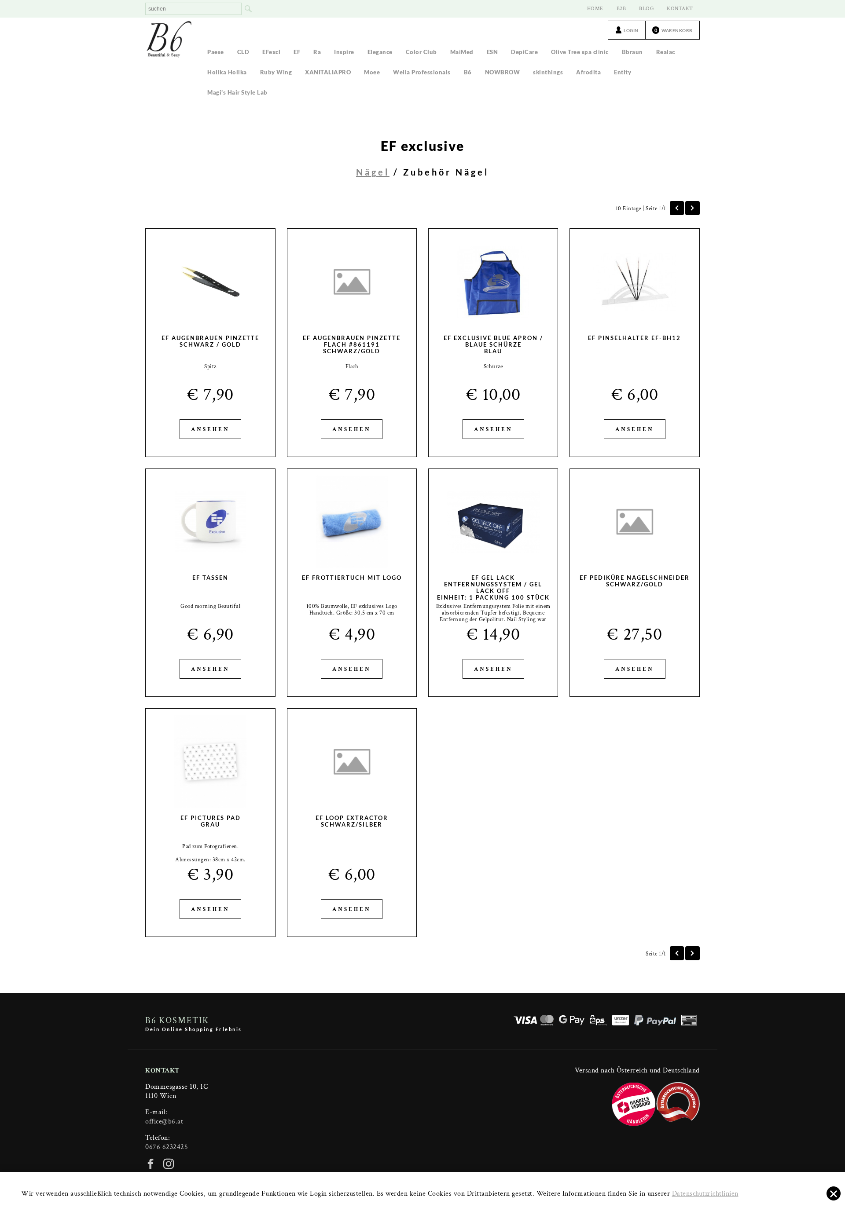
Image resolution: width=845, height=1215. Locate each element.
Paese (215, 51)
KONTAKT (680, 8)
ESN (492, 51)
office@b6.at (164, 1121)
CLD (243, 51)
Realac (665, 51)
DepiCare (524, 51)
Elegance (380, 51)
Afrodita (588, 72)
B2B (621, 8)
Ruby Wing (276, 72)
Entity (622, 72)
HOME (595, 8)
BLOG (646, 8)
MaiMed (462, 51)
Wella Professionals (422, 72)
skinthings (548, 72)
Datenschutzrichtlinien (705, 1193)
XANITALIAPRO (328, 72)
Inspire (344, 51)
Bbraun (632, 51)
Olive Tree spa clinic (580, 51)
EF (297, 51)
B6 (468, 72)
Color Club (421, 51)
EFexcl (271, 51)
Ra (317, 51)
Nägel (372, 172)
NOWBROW (502, 72)
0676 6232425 (166, 1147)
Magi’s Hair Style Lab (237, 92)
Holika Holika (227, 72)
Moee (372, 72)
